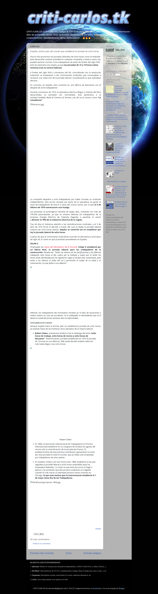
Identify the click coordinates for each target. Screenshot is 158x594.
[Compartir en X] (39, 534)
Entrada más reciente (42, 553)
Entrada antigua (92, 553)
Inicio (69, 553)
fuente (98, 529)
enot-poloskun (96, 588)
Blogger (122, 588)
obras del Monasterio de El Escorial (60, 247)
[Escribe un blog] (37, 534)
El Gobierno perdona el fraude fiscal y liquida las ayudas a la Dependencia (115, 161)
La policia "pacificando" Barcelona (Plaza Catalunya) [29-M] (115, 148)
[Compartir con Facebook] (41, 534)
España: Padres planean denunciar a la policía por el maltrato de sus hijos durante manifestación (117, 118)
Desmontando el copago (116, 181)
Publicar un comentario (42, 544)
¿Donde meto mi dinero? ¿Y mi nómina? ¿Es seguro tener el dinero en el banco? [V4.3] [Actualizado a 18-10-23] (116, 191)
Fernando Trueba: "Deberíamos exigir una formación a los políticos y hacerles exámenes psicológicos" (116, 106)
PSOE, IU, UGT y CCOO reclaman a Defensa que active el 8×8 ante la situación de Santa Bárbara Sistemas (116, 132)
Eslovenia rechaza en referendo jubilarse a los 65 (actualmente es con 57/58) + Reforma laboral (117, 91)
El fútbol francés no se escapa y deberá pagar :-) (121, 204)
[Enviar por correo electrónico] (35, 534)
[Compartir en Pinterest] (43, 534)
